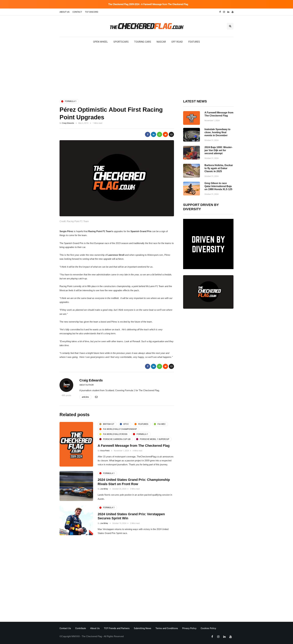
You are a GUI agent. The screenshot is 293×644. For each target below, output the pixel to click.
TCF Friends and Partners (117, 628)
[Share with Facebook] (147, 134)
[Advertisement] (146, 71)
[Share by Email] (171, 134)
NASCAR (161, 41)
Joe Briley (104, 489)
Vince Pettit (105, 451)
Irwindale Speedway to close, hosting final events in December (217, 132)
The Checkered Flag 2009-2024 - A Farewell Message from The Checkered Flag (148, 4)
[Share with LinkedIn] (153, 134)
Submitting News (142, 628)
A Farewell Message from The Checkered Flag (134, 445)
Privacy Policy (189, 628)
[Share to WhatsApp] (159, 134)
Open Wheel (100, 41)
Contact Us (65, 628)
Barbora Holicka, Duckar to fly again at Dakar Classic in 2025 (218, 168)
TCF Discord (91, 12)
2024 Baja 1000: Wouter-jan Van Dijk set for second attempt (218, 150)
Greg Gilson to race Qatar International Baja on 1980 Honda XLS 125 (218, 186)
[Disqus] (117, 579)
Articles (85, 397)
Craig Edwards (68, 123)
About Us (64, 12)
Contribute (80, 628)
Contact (77, 12)
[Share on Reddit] (165, 134)
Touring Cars (142, 41)
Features (194, 41)
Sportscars (121, 41)
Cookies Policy (208, 628)
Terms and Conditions (167, 628)
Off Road (177, 41)
